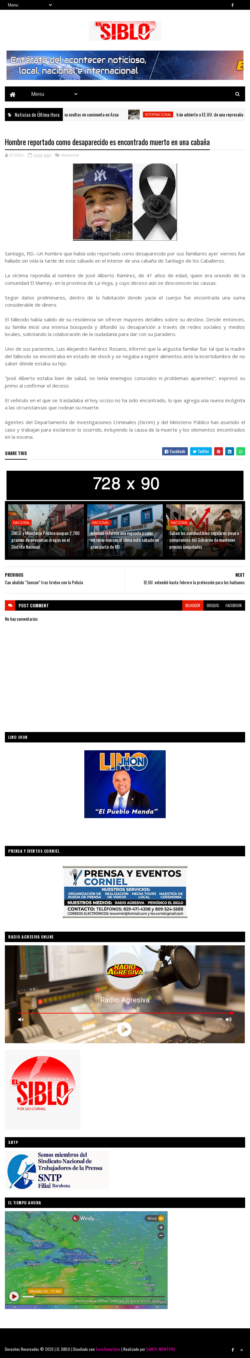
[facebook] (232, 4)
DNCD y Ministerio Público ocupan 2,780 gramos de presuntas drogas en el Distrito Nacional (45, 539)
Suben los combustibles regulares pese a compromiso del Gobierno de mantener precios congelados (204, 539)
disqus (213, 605)
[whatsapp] (241, 4)
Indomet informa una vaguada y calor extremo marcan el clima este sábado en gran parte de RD (124, 539)
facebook (234, 605)
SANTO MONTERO (160, 1349)
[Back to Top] (241, 1349)
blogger (193, 605)
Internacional (128, 114)
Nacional (70, 155)
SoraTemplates (108, 1349)
